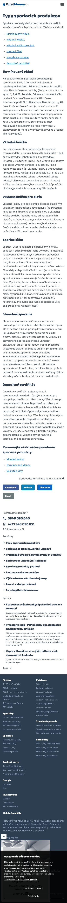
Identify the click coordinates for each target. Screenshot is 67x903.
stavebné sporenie (18, 57)
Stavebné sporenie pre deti (48, 729)
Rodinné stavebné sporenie (48, 733)
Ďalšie (6, 668)
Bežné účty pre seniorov (47, 755)
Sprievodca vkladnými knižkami (26, 560)
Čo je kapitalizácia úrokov (22, 590)
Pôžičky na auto (10, 688)
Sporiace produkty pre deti (23, 566)
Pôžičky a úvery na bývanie (15, 692)
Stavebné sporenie (46, 721)
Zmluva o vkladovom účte (22, 572)
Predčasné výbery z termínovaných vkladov (33, 554)
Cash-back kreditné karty (14, 770)
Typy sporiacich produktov (23, 542)
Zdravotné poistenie (45, 696)
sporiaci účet (14, 51)
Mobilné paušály (12, 813)
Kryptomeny (8, 802)
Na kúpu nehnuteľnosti (13, 717)
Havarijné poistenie (45, 703)
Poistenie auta (42, 684)
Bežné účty (42, 739)
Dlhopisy (6, 798)
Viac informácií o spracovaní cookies (20, 879)
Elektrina (7, 784)
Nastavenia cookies (33, 888)
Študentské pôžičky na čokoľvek (13, 697)
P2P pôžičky (8, 707)
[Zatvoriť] (4, 836)
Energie (7, 780)
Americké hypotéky (11, 721)
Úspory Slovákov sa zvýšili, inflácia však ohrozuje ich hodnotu (32, 652)
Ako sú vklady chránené (21, 584)
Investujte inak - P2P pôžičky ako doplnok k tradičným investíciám (33, 626)
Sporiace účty (15, 470)
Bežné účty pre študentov (47, 751)
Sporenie (8, 735)
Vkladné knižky (15, 458)
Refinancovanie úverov (13, 703)
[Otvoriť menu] (62, 4)
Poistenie (41, 680)
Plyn (5, 788)
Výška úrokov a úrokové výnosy (26, 578)
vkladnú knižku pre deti (20, 45)
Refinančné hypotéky (12, 725)
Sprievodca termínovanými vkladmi (40, 478)
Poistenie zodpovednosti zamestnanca (47, 713)
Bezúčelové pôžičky (11, 684)
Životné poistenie (44, 692)
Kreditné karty (11, 761)
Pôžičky (7, 680)
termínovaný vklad (18, 33)
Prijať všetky (33, 896)
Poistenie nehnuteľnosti (47, 700)
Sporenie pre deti (10, 751)
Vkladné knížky (9, 743)
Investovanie (10, 794)
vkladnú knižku (15, 39)
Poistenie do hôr (43, 707)
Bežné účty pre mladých (47, 747)
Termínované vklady (19, 464)
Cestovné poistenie (45, 688)
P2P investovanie (10, 806)
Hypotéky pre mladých (13, 729)
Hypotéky (8, 713)
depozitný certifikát (18, 63)
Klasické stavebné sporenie (48, 725)
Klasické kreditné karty (13, 766)
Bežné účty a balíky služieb (48, 743)
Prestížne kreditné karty (14, 774)
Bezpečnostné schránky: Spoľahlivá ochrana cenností (34, 606)
